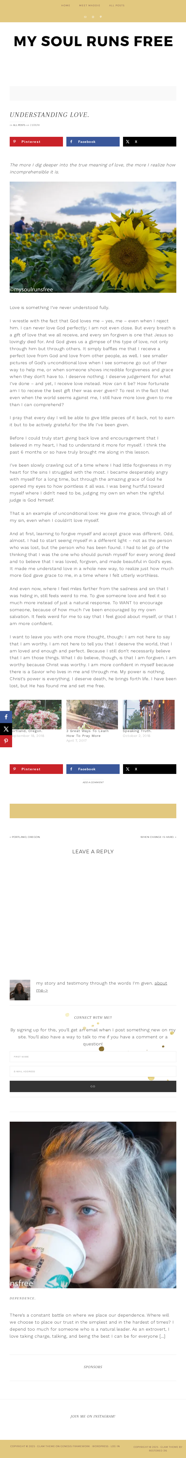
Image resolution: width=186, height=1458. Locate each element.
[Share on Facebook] (6, 717)
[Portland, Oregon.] (36, 714)
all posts (19, 125)
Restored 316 (158, 1450)
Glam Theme (46, 1446)
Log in (115, 1446)
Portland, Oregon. (26, 731)
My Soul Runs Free (93, 41)
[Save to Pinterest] (6, 741)
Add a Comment (93, 782)
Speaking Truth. (137, 731)
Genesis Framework (75, 1446)
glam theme (169, 1447)
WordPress (100, 1446)
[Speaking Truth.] (149, 714)
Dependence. (23, 1298)
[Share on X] (6, 729)
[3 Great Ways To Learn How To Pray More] (92, 714)
